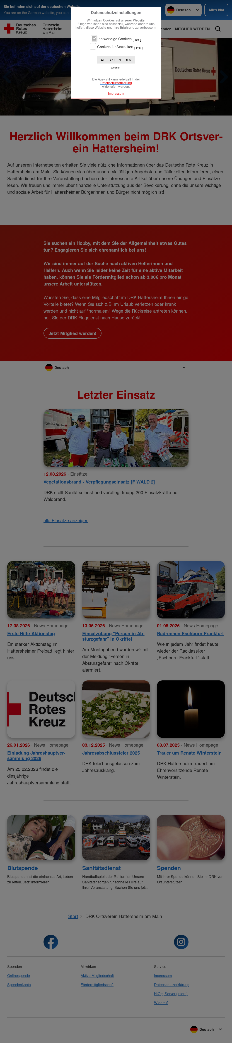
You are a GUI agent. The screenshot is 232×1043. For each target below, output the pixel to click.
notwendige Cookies (115, 39)
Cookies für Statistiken (115, 47)
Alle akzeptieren (116, 60)
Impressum (116, 93)
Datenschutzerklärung (116, 82)
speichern (116, 67)
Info (137, 40)
